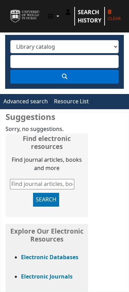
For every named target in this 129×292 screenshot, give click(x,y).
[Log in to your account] (68, 12)
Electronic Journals (47, 277)
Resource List (71, 101)
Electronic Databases (49, 257)
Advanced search (25, 101)
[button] (53, 16)
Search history (89, 16)
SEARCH (46, 200)
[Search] (64, 77)
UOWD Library (12, 10)
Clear (114, 18)
